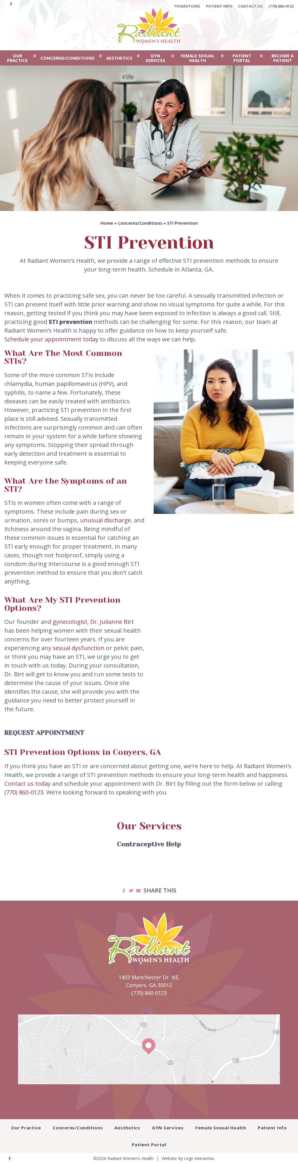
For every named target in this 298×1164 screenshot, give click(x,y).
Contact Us (250, 6)
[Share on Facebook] (124, 890)
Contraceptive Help (149, 844)
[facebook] (11, 6)
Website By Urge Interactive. (188, 1158)
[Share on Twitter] (131, 890)
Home (106, 223)
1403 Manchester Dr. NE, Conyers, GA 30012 (149, 981)
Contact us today (27, 783)
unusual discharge (105, 520)
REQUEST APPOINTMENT (44, 732)
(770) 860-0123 (281, 6)
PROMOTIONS (187, 6)
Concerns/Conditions (140, 223)
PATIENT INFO (219, 6)
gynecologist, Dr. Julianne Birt (93, 622)
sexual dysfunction (78, 648)
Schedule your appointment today (51, 339)
